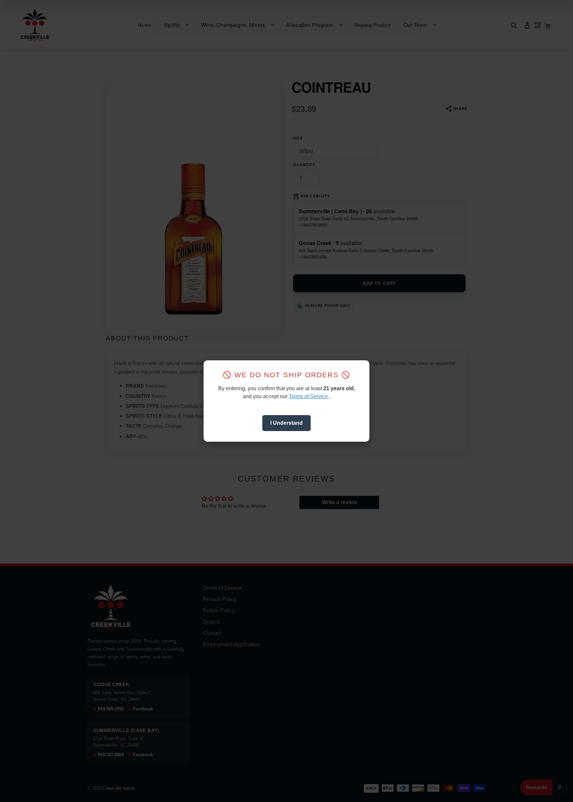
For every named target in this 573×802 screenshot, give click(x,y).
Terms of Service (309, 396)
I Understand (286, 423)
